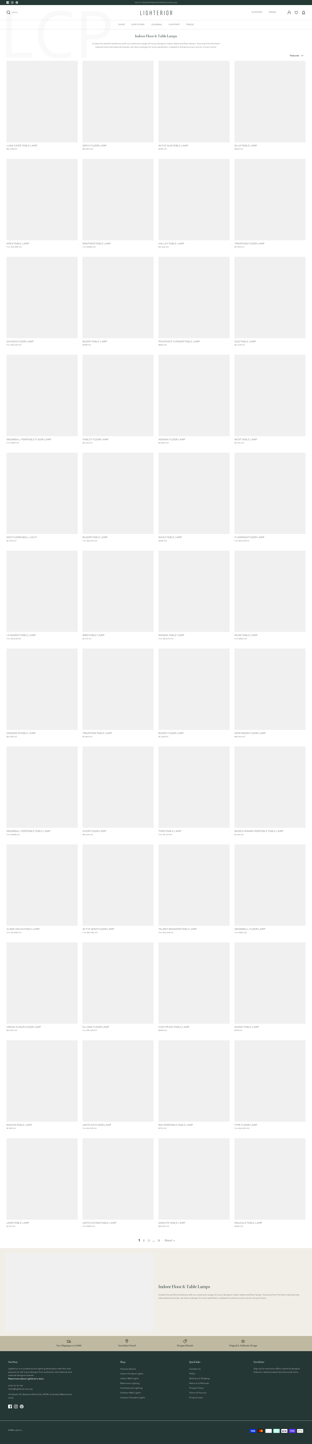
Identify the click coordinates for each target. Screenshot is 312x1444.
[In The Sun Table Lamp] (194, 101)
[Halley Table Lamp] (194, 199)
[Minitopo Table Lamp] (118, 199)
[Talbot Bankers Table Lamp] (194, 885)
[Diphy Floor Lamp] (118, 101)
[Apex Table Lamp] (42, 199)
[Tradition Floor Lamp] (270, 199)
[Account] (289, 12)
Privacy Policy (196, 1388)
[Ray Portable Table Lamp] (194, 1081)
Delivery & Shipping (199, 1378)
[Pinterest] (17, 2)
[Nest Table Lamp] (270, 395)
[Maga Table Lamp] (194, 493)
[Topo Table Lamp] (194, 787)
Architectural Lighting (131, 1388)
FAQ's (192, 1374)
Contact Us (195, 1369)
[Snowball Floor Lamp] (270, 885)
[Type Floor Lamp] (270, 1081)
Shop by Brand (128, 1369)
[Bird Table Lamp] (118, 591)
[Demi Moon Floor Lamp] (270, 689)
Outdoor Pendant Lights (132, 1398)
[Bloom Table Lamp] (118, 493)
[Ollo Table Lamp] (270, 101)
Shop (121, 25)
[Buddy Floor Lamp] (194, 689)
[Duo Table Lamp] (270, 297)
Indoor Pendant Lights (131, 1374)
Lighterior (18, 1430)
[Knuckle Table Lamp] (270, 1179)
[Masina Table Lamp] (194, 591)
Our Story (138, 25)
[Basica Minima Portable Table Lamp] (270, 787)
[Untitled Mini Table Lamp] (118, 1179)
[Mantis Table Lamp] (42, 1081)
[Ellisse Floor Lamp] (118, 983)
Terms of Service (197, 1393)
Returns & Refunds (199, 1383)
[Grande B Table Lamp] (42, 689)
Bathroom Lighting (130, 1383)
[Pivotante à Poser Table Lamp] (194, 297)
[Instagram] (12, 2)
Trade (272, 12)
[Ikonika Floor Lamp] (194, 395)
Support (257, 12)
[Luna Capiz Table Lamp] (42, 101)
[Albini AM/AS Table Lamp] (42, 885)
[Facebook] (7, 2)
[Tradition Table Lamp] (118, 689)
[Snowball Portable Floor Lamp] (42, 395)
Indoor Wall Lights (129, 1378)
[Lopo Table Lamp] (42, 1179)
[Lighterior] (156, 12)
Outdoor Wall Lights (130, 1393)
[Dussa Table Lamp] (270, 983)
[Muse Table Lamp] (270, 591)
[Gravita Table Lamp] (194, 1179)
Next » (170, 1240)
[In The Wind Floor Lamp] (118, 885)
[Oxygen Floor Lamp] (42, 297)
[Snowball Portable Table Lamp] (42, 787)
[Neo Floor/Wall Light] (42, 493)
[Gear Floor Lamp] (118, 787)
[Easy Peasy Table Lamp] (194, 983)
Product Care (196, 1398)
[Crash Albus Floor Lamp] (42, 983)
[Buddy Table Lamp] (118, 297)
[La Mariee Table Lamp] (42, 591)
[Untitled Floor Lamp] (118, 1081)
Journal (156, 25)
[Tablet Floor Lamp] (118, 395)
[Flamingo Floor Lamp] (270, 493)
